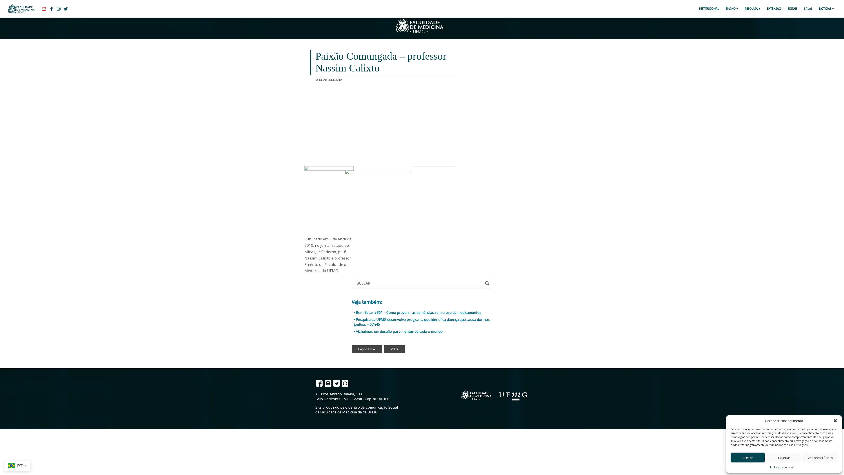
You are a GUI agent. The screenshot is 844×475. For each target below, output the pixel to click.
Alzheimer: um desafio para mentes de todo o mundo (399, 331)
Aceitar (747, 457)
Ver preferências (820, 457)
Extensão (774, 9)
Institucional (709, 9)
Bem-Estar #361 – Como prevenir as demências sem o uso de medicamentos (418, 312)
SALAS (808, 9)
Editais (792, 9)
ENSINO (731, 9)
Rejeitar (784, 457)
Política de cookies (781, 467)
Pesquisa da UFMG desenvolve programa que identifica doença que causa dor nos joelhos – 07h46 (422, 322)
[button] (835, 420)
